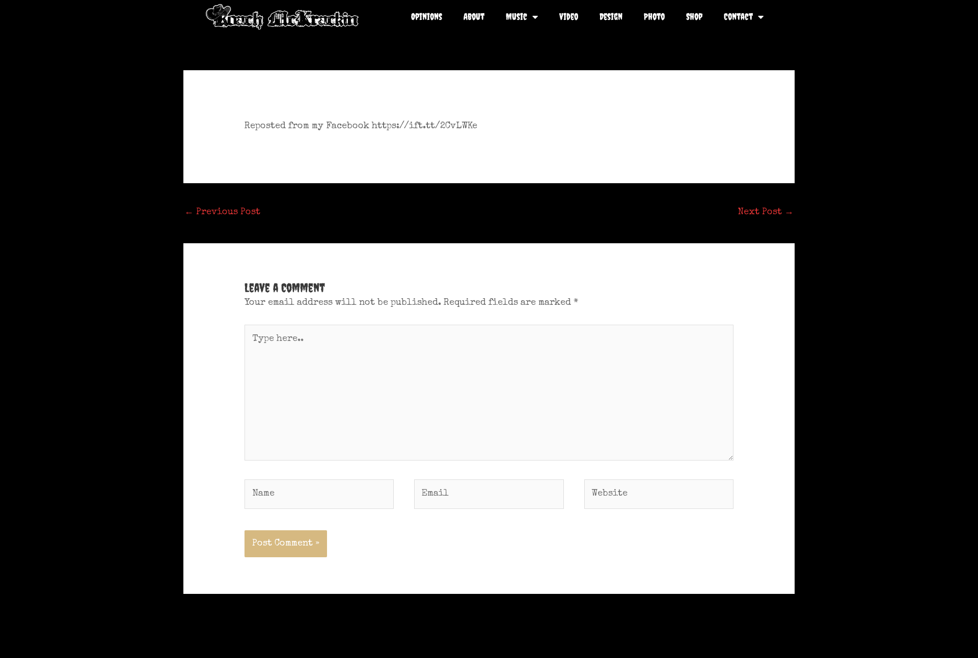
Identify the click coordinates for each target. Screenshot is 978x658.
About (474, 16)
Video (568, 16)
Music (516, 16)
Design (611, 16)
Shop (694, 16)
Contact (738, 16)
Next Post (766, 212)
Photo (654, 16)
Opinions (426, 16)
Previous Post (222, 212)
